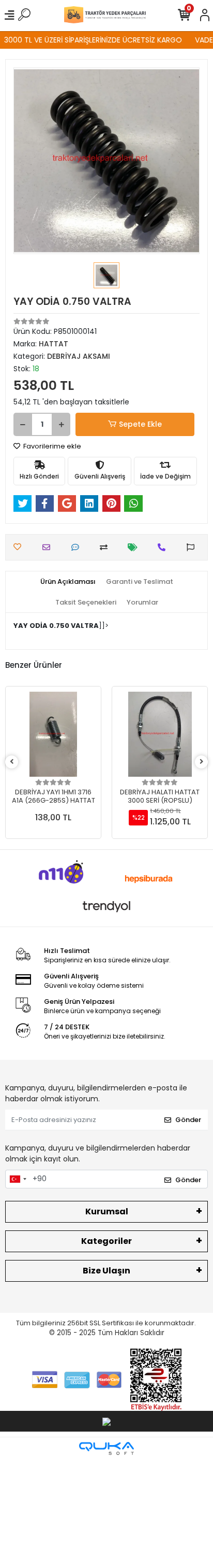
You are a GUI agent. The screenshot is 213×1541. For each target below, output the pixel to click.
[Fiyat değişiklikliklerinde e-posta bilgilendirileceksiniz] (135, 547)
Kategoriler (106, 1241)
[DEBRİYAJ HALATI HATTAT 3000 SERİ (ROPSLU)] (159, 734)
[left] (12, 762)
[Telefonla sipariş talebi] (164, 547)
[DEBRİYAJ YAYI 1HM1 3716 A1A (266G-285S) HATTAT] (53, 734)
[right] (201, 762)
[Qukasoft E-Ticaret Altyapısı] (106, 1448)
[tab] (68, 581)
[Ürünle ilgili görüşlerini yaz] (78, 547)
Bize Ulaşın (106, 1271)
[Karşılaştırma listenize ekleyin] (106, 547)
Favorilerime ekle (51, 446)
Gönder (188, 1120)
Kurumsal (106, 1211)
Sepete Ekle (140, 424)
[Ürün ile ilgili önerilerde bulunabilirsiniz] (193, 547)
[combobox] (17, 1179)
